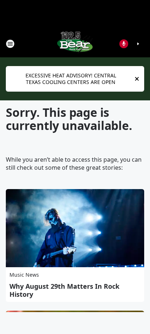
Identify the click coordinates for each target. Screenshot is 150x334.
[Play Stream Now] (138, 43)
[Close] (137, 78)
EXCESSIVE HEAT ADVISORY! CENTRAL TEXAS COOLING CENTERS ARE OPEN (70, 78)
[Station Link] (75, 43)
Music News (24, 274)
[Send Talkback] (123, 43)
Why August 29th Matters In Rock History (64, 290)
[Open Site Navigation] (10, 43)
